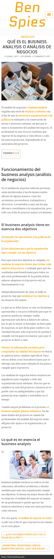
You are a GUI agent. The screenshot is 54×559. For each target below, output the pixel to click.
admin (27, 56)
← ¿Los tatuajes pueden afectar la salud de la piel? (23, 536)
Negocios (27, 36)
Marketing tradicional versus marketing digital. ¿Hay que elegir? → (24, 547)
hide (16, 153)
